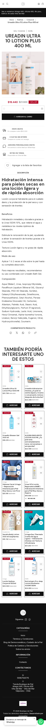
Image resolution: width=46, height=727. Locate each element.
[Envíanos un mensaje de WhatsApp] (41, 722)
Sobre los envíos (23, 649)
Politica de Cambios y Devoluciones (23, 646)
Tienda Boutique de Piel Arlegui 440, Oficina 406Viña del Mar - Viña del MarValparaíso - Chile (23, 687)
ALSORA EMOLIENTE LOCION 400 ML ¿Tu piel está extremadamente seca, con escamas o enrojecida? (33, 440)
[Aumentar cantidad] (42, 109)
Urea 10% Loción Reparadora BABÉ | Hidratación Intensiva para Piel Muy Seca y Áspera (34, 488)
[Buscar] (7, 4)
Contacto (23, 662)
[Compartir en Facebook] (11, 333)
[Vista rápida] (18, 377)
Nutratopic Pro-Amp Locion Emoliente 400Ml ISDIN (34, 583)
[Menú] (3, 4)
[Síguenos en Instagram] (26, 619)
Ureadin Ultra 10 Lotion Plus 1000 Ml (11, 389)
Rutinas (20, 20)
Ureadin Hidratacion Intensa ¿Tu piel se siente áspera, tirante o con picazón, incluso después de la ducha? (34, 392)
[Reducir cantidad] (4, 109)
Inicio (12, 20)
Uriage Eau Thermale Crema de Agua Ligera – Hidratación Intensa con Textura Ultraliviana (34, 538)
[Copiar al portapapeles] (35, 333)
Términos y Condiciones (23, 639)
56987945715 (23, 678)
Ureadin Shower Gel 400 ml (11, 436)
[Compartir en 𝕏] (17, 333)
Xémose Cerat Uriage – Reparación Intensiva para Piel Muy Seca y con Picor (12, 487)
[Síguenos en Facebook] (29, 619)
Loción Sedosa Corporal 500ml (9, 582)
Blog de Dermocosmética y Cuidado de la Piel (23, 642)
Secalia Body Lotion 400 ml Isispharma (11, 535)
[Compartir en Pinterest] (29, 333)
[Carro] (42, 4)
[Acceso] (39, 4)
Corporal (30, 20)
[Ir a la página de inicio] (23, 4)
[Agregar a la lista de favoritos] (18, 372)
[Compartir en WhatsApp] (23, 333)
